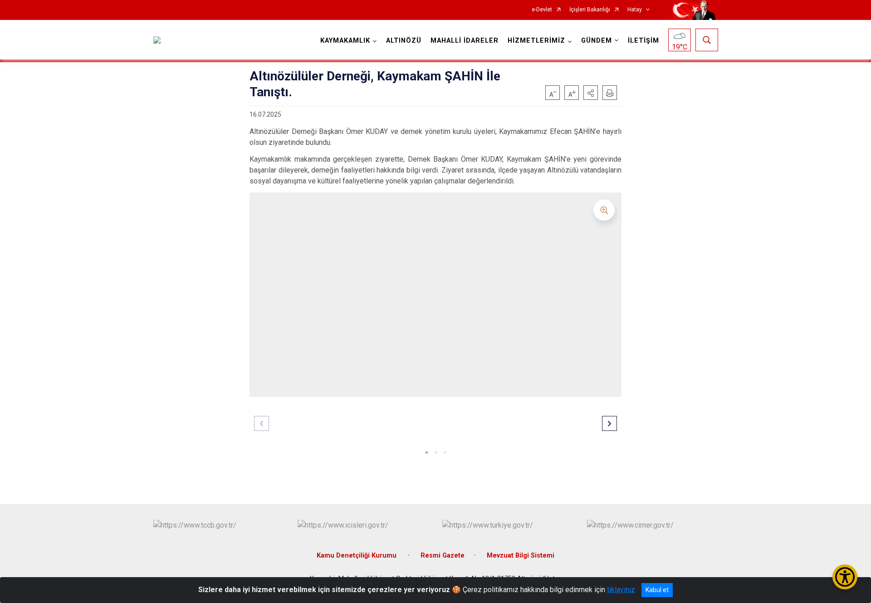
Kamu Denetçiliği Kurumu (357, 555)
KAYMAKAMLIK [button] (345, 40)
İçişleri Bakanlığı (589, 10)
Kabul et (657, 589)
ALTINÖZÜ (403, 40)
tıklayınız (621, 589)
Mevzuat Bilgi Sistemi (520, 555)
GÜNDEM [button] (596, 40)
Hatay (634, 10)
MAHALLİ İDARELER (465, 40)
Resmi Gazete (443, 555)
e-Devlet (542, 10)
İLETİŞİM (643, 40)
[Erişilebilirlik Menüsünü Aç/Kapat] (844, 576)
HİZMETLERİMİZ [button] (536, 40)
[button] (590, 92)
